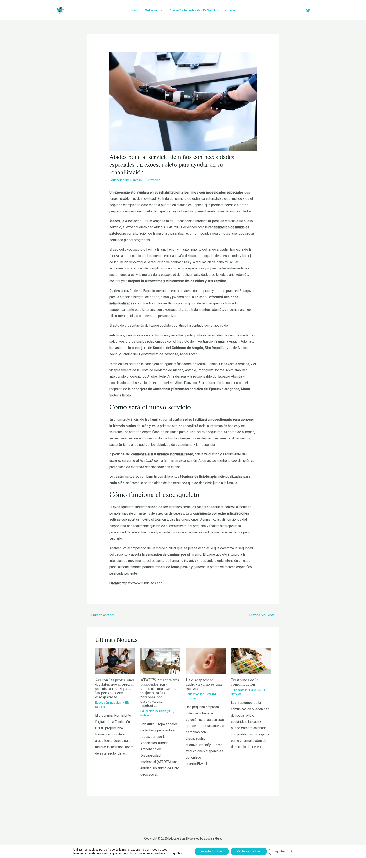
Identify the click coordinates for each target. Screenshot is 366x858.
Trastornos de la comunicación (244, 682)
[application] (160, 10)
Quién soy (151, 10)
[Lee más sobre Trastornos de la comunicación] (251, 661)
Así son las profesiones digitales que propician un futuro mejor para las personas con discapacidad (115, 688)
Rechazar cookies (249, 851)
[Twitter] (308, 10)
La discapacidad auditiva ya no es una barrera (204, 684)
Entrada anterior (100, 615)
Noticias (230, 10)
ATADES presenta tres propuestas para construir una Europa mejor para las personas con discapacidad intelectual (159, 692)
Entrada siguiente (264, 615)
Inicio (134, 10)
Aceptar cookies (212, 851)
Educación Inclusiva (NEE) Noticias (193, 10)
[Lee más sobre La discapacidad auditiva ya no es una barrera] (206, 661)
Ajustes (280, 851)
